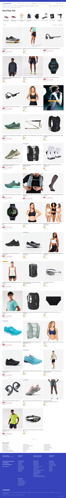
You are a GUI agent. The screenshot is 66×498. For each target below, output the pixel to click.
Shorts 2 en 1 (25, 451)
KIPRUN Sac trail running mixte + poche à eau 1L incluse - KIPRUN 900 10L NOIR (33, 312)
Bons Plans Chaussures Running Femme (14, 20)
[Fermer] (63, 1)
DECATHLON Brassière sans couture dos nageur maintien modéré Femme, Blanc (53, 254)
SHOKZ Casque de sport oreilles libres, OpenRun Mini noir (11, 106)
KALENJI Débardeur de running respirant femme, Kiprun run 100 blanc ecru (12, 283)
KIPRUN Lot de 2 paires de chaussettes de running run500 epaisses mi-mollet (52, 165)
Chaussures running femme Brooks (7, 450)
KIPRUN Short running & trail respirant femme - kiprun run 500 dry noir (33, 49)
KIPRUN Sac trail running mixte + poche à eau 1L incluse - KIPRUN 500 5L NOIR (53, 136)
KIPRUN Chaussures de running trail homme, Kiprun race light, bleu (32, 371)
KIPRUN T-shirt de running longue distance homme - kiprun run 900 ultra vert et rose (12, 430)
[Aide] (59, 4)
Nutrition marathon (25, 444)
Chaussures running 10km (47, 444)
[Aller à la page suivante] (36, 439)
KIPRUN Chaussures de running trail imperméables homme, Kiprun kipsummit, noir (11, 371)
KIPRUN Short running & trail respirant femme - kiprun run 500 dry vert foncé (50, 401)
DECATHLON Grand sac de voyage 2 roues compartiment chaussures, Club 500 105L (32, 283)
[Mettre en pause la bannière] (61, 1)
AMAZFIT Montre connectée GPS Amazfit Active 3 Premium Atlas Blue (12, 224)
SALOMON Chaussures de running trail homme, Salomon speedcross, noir (11, 254)
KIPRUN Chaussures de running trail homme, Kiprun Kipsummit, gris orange (12, 49)
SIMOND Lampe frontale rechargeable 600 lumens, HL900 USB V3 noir (33, 430)
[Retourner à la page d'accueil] (7, 3)
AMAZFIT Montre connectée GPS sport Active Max (51, 77)
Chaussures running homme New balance (8, 451)
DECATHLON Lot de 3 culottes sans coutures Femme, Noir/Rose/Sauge (51, 224)
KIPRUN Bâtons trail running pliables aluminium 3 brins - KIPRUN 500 (32, 136)
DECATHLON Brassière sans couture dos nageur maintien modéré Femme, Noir (33, 107)
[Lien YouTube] (6, 466)
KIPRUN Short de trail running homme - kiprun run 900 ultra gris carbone (32, 78)
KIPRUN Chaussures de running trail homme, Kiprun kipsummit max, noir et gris (32, 254)
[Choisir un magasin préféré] (57, 4)
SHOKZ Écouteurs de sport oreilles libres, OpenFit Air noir (11, 400)
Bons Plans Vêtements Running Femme (29, 20)
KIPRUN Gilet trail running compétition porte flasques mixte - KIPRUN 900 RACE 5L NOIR (32, 165)
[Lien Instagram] (8, 466)
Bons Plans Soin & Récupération (59, 20)
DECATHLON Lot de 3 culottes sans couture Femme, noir (52, 312)
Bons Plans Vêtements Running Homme (21, 20)
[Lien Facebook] (3, 466)
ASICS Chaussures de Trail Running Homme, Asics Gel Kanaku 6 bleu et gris (12, 136)
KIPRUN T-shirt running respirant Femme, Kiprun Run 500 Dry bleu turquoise (12, 312)
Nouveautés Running (47, 445)
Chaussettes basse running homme (28, 445)
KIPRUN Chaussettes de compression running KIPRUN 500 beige (53, 194)
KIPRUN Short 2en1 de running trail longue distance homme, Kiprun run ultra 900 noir (52, 371)
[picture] (12, 37)
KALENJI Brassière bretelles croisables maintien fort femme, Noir (33, 223)
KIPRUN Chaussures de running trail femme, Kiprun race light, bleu (11, 342)
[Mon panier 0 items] (63, 4)
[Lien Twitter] (4, 466)
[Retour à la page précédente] (30, 439)
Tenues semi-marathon (5, 445)
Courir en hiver (25, 450)
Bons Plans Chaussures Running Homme (6, 20)
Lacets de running (4, 444)
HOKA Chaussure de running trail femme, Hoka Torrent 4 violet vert (32, 401)
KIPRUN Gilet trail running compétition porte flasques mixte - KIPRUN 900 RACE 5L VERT (32, 342)
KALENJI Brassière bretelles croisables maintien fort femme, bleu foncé (53, 342)
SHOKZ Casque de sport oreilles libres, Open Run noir (51, 48)
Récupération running (47, 450)
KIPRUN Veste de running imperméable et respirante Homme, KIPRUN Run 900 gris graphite (11, 78)
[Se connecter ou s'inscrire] (61, 4)
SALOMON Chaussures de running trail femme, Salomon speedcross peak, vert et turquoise (11, 165)
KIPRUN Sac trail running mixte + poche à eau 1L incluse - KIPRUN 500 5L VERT (33, 195)
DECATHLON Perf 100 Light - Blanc (48, 282)
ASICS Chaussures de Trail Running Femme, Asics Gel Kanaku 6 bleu (12, 195)
